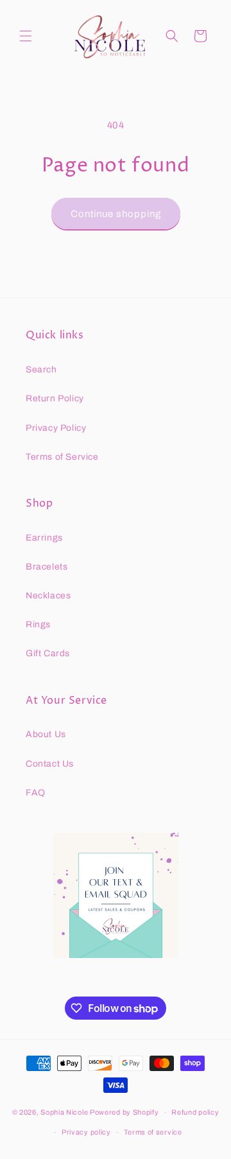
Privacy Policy (56, 428)
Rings (38, 624)
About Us (46, 734)
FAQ (36, 792)
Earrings (44, 538)
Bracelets (46, 566)
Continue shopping (116, 214)
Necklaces (48, 595)
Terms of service (153, 1132)
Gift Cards (48, 653)
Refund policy (195, 1112)
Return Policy (55, 398)
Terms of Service (62, 457)
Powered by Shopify (124, 1112)
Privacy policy (86, 1132)
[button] (26, 36)
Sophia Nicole (65, 1112)
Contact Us (50, 764)
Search (41, 369)
